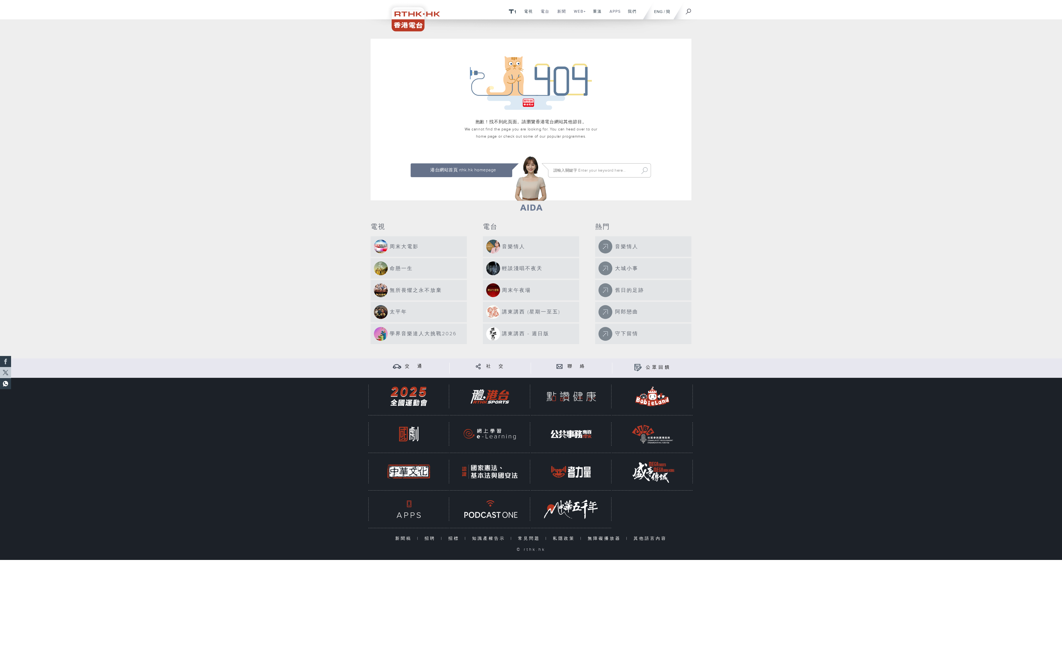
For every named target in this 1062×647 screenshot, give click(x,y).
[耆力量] (571, 471)
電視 (526, 14)
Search (644, 170)
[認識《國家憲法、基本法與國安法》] (490, 471)
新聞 (559, 14)
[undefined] (512, 11)
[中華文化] (409, 471)
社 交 (495, 366)
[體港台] (490, 396)
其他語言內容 (650, 538)
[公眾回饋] (638, 367)
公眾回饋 (658, 367)
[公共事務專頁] (571, 434)
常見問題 (530, 538)
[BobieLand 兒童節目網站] (652, 396)
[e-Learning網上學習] (490, 434)
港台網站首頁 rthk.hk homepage (463, 170)
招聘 (431, 538)
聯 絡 (577, 366)
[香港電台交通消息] (397, 366)
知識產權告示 (490, 538)
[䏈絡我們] (559, 366)
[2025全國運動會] (409, 396)
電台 (543, 14)
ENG (658, 11)
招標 (455, 538)
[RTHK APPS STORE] (409, 509)
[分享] (478, 366)
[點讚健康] (571, 396)
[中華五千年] (571, 509)
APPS (613, 14)
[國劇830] (409, 434)
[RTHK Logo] (412, 15)
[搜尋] (688, 9)
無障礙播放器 (605, 538)
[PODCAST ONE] (490, 509)
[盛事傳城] (652, 471)
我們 (630, 14)
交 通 (414, 366)
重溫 (595, 14)
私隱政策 (565, 538)
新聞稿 (404, 538)
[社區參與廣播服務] (652, 434)
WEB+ (578, 14)
